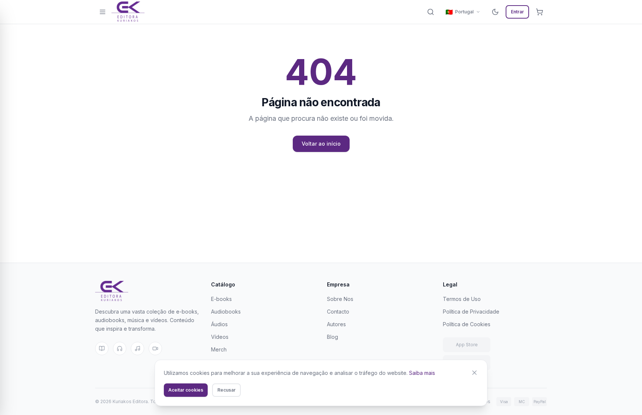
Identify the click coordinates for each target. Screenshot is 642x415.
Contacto (338, 311)
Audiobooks (226, 311)
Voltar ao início (321, 143)
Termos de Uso (462, 299)
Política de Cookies (466, 324)
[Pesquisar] (430, 11)
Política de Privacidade (471, 311)
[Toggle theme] (495, 11)
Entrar (517, 11)
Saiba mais (422, 373)
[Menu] (102, 11)
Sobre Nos (340, 299)
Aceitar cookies (185, 390)
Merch (219, 349)
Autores (336, 324)
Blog (332, 337)
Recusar (226, 390)
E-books (221, 299)
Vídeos (219, 337)
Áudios (219, 324)
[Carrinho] (539, 11)
